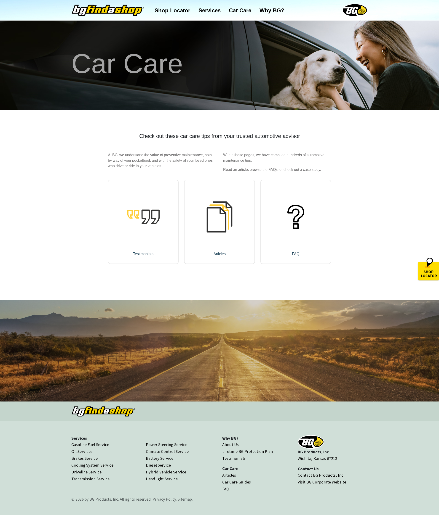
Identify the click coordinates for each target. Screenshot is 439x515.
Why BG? (272, 10)
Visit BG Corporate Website (322, 482)
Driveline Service (86, 472)
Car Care (240, 10)
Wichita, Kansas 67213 (317, 458)
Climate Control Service (167, 451)
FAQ (225, 488)
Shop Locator (172, 10)
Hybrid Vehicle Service (166, 472)
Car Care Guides (236, 482)
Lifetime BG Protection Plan (247, 451)
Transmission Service (90, 478)
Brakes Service (84, 458)
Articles (229, 475)
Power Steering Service (166, 444)
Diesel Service (158, 465)
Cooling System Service (92, 465)
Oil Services (81, 451)
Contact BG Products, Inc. (321, 475)
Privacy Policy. (165, 499)
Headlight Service (162, 478)
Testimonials (234, 458)
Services (209, 10)
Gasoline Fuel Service (90, 444)
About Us (230, 444)
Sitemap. (185, 499)
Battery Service (159, 458)
